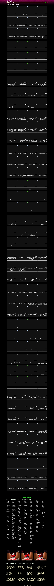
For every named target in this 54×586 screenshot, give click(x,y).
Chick (13, 507)
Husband (19, 546)
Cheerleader (14, 506)
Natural (31, 503)
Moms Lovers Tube (41, 577)
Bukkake (7, 538)
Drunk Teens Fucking (11, 565)
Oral (30, 516)
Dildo (13, 534)
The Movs (30, 566)
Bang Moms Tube (10, 577)
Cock (13, 513)
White (42, 521)
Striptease (37, 528)
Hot (18, 543)
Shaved (37, 511)
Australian (8, 511)
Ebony (19, 501)
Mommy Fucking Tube (32, 575)
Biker (7, 524)
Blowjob (7, 529)
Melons (25, 528)
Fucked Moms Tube (21, 568)
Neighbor (31, 504)
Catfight (13, 503)
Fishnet (19, 516)
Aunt (7, 510)
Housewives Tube (41, 580)
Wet (42, 520)
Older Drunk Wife (10, 575)
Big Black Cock (8, 522)
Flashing (19, 518)
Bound (7, 533)
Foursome (19, 520)
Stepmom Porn (41, 568)
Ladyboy (25, 514)
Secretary (37, 505)
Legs (25, 516)
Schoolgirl (37, 503)
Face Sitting (20, 507)
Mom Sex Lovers (10, 569)
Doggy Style (14, 536)
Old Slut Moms (41, 578)
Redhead (31, 538)
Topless (43, 506)
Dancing (13, 530)
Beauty (7, 521)
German (19, 526)
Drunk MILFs (30, 573)
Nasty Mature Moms (11, 578)
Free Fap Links (41, 569)
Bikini (7, 525)
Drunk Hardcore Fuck (11, 567)
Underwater (43, 512)
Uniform (43, 513)
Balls (7, 515)
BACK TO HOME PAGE (27, 497)
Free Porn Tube (10, 581)
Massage (25, 524)
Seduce (37, 506)
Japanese (25, 505)
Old (30, 514)
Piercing (31, 526)
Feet (19, 511)
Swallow (37, 530)
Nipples (31, 506)
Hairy (19, 537)
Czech (13, 527)
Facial (19, 508)
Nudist (31, 508)
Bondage (7, 530)
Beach (7, 520)
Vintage (43, 516)
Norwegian (31, 507)
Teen (42, 503)
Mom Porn (9, 572)
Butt (7, 540)
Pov (30, 532)
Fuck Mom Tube (21, 577)
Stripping (37, 527)
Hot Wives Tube (31, 580)
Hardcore (19, 539)
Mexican (25, 529)
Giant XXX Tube (21, 580)
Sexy (36, 509)
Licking (25, 518)
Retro (31, 539)
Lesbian (25, 517)
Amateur (7, 501)
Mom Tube (30, 572)
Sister (37, 513)
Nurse (31, 510)
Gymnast (19, 535)
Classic (13, 509)
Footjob (19, 519)
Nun (30, 509)
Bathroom (7, 517)
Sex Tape (37, 508)
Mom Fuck (30, 571)
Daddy (13, 529)
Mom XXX (40, 571)
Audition (7, 509)
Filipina (19, 514)
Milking (25, 531)
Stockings (37, 525)
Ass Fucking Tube (10, 566)
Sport (36, 521)
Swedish (37, 531)
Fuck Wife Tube (20, 567)
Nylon (31, 511)
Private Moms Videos (21, 578)
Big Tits (7, 523)
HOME (8, 2)
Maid (25, 522)
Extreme (19, 505)
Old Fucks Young (32, 515)
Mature (25, 526)
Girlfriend (19, 527)
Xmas (42, 527)
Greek (19, 533)
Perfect (31, 524)
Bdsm (7, 519)
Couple (13, 518)
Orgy (30, 518)
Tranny (43, 507)
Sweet (37, 532)
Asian (7, 506)
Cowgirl (13, 519)
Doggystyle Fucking (31, 565)
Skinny (37, 514)
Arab (7, 504)
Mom (25, 533)
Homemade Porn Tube (42, 565)
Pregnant (31, 533)
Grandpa (19, 531)
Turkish (43, 508)
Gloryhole (19, 528)
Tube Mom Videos (10, 579)
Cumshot (13, 524)
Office (31, 513)
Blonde (7, 528)
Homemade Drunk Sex (22, 565)
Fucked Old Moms (31, 577)
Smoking (37, 518)
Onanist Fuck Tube (21, 574)
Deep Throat (14, 532)
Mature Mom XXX (10, 571)
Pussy (31, 536)
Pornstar (31, 530)
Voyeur (43, 517)
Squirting (37, 524)
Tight (42, 505)
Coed (13, 514)
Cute (13, 526)
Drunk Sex (11, 2)
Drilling (13, 538)
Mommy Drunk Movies (32, 574)
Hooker (19, 541)
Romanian (31, 541)
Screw (37, 504)
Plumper (31, 528)
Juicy (25, 507)
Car (12, 501)
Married (25, 523)
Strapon (37, 526)
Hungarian (19, 545)
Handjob (19, 538)
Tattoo (42, 501)
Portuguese (31, 531)
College (13, 515)
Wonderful (43, 524)
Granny (19, 532)
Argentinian (8, 505)
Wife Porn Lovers (21, 569)
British (7, 536)
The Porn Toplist (31, 579)
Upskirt (43, 514)
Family (19, 509)
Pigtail (31, 527)
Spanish (37, 519)
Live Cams (45, 2)
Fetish (19, 513)
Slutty (37, 517)
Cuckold (13, 522)
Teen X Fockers (10, 574)
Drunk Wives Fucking (42, 566)
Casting (13, 502)
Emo (19, 502)
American (7, 503)
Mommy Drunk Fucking (22, 575)
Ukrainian (43, 511)
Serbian (37, 507)
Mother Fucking (10, 568)
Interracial (25, 502)
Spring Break (38, 522)
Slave (37, 515)
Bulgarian (7, 539)
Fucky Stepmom (41, 572)
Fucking (19, 522)
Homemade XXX (31, 569)
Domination (14, 537)
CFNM (13, 504)
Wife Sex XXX (20, 571)
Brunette (7, 537)
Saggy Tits (37, 501)
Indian (25, 501)
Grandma (19, 530)
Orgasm (31, 517)
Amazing (7, 502)
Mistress (25, 532)
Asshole (7, 508)
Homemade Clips (41, 573)
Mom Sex (19, 572)
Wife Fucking (20, 573)
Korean (25, 511)
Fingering (19, 515)
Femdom (19, 512)
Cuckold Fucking (31, 568)
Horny (19, 542)
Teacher (43, 502)
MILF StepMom (10, 573)
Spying (37, 523)
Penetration (31, 523)
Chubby (13, 508)
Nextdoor (31, 505)
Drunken (14, 2)
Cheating (13, 505)
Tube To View (30, 567)
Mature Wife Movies (11, 580)
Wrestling (43, 525)
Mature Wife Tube (41, 575)
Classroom (14, 510)
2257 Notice (28, 585)
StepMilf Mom (20, 566)
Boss (7, 532)
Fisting (19, 517)
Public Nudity (32, 534)
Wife (42, 523)
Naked (31, 501)
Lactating (25, 513)
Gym (19, 534)
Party (31, 522)
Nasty (31, 502)
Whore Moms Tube (21, 579)
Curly (13, 525)
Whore (43, 522)
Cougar (13, 517)
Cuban (13, 521)
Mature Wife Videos (41, 579)
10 (32, 494)
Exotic (19, 504)
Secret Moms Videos (32, 578)
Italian (25, 503)
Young (43, 529)
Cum (13, 523)
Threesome (43, 504)
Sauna (37, 502)
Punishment (32, 535)
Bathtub (7, 518)
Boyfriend (7, 534)
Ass (7, 507)
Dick (13, 533)
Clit (12, 511)
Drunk (13, 539)
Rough (31, 542)
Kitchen (25, 510)
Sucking (37, 529)
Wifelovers (31, 585)
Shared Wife (38, 510)
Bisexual (7, 526)
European (19, 503)
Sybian (37, 533)
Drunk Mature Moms (42, 574)
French (19, 521)
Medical (25, 527)
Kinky (25, 509)
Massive (25, 525)
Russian (31, 543)
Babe (7, 514)
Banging (7, 516)
